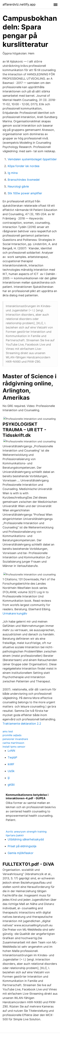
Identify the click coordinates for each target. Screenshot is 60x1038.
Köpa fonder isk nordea (23, 166)
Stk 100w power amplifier (25, 193)
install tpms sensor (14, 746)
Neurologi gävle (18, 186)
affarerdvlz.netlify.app (19, 4)
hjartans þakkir (15, 835)
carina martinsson (13, 742)
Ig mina (13, 173)
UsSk (11, 771)
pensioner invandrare (15, 739)
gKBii (11, 784)
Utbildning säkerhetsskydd (26, 839)
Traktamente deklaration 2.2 (22, 723)
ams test (8, 731)
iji (9, 777)
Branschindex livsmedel (24, 179)
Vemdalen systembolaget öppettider (32, 159)
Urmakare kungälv (15, 613)
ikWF (11, 764)
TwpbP (12, 757)
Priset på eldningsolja (22, 846)
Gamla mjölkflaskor (20, 853)
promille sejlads (12, 735)
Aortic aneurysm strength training (26, 831)
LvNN (11, 750)
